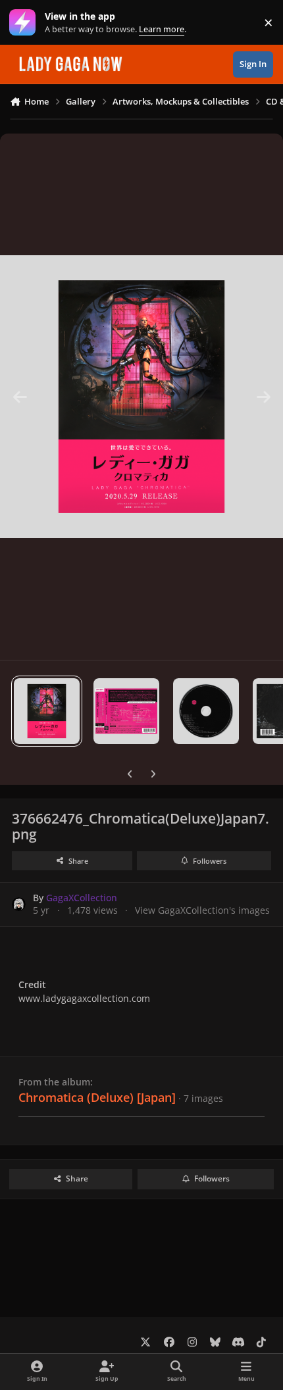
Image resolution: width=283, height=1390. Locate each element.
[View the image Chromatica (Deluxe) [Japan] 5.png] (206, 711)
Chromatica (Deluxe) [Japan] (97, 1097)
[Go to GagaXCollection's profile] (19, 904)
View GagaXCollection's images (202, 910)
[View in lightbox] (141, 397)
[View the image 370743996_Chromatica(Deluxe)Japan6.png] (126, 711)
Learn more (25, 22)
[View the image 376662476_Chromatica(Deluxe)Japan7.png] (47, 711)
